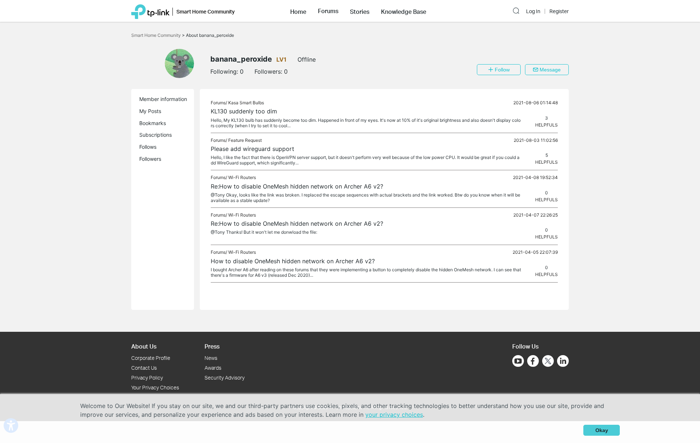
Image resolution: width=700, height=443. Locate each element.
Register (559, 11)
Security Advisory (225, 377)
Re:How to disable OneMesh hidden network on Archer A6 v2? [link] (297, 186)
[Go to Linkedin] (563, 361)
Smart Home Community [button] (205, 11)
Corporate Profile (150, 358)
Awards (213, 368)
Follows (147, 147)
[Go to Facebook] (533, 361)
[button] (298, 11)
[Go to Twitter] (548, 361)
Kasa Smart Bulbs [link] (246, 102)
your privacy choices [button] (394, 414)
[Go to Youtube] (518, 361)
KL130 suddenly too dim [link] (244, 111)
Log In (533, 11)
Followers (150, 159)
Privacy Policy (147, 377)
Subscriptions (155, 135)
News (211, 358)
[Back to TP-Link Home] (150, 11)
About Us (143, 346)
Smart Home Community (156, 35)
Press (212, 346)
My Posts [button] (150, 111)
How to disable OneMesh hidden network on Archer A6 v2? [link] (293, 261)
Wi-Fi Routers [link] (242, 177)
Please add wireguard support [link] (252, 148)
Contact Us (144, 368)
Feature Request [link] (245, 140)
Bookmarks (152, 123)
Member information (163, 99)
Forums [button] (328, 11)
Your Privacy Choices (155, 387)
